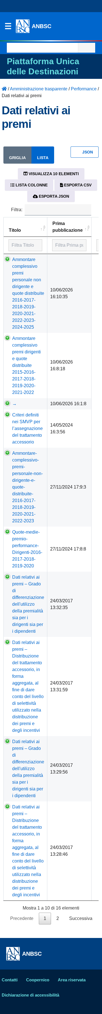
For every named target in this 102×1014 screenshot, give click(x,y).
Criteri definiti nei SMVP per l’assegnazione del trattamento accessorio (27, 428)
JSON (87, 152)
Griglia (17, 157)
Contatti (10, 979)
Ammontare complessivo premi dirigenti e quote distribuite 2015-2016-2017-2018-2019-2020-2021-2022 (26, 365)
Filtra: (16, 209)
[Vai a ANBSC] (4, 88)
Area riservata (72, 979)
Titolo (15, 230)
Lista (42, 157)
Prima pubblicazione (67, 227)
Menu (8, 28)
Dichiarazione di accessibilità (30, 995)
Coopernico (37, 979)
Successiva (80, 918)
